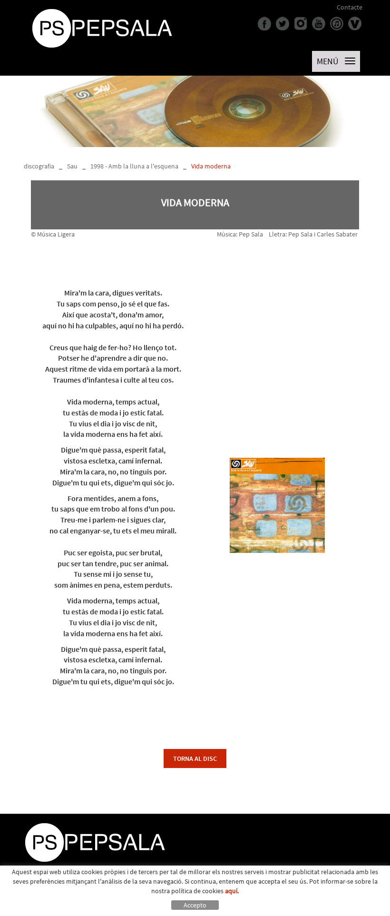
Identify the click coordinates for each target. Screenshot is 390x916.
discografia (39, 166)
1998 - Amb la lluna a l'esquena (134, 166)
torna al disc (195, 758)
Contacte (349, 7)
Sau (72, 166)
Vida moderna (211, 166)
